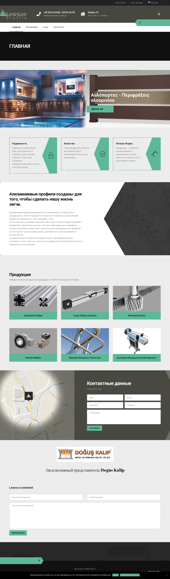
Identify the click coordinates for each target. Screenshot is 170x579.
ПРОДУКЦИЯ (31, 27)
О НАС (45, 27)
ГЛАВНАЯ (16, 27)
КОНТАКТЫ (120, 2)
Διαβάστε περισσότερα (130, 575)
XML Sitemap (137, 2)
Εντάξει (115, 575)
